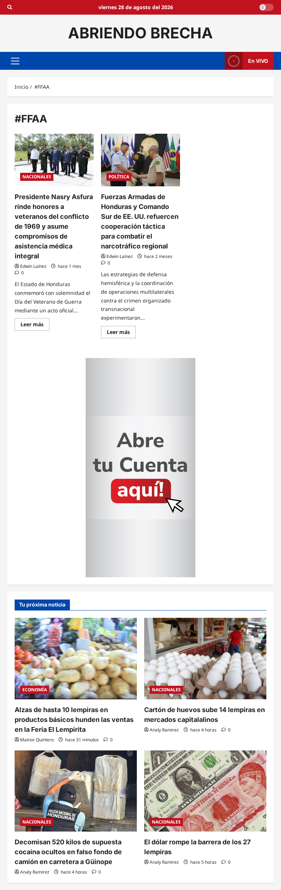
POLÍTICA (119, 177)
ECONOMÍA (34, 689)
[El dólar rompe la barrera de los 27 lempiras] (205, 791)
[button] (15, 60)
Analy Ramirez (164, 730)
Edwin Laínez (33, 266)
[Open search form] (9, 7)
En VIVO (258, 60)
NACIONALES (36, 177)
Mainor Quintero (37, 740)
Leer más (34, 325)
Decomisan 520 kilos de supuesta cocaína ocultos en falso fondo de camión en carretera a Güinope (68, 852)
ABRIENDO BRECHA (140, 33)
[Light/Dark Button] (266, 7)
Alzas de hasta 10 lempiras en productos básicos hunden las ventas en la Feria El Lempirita (74, 719)
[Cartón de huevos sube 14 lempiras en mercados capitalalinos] (205, 658)
